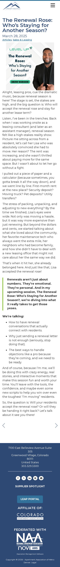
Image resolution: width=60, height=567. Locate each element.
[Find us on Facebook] (18, 478)
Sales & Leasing (22, 39)
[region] (56, 425)
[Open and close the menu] (38, 5)
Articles (7, 39)
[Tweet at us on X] (24, 478)
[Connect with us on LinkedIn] (29, 478)
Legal (33, 562)
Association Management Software (30, 554)
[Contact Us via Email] (41, 478)
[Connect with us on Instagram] (35, 478)
